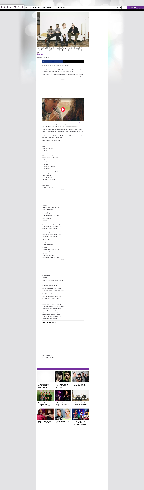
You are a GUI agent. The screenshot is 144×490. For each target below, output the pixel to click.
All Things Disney (53, 9)
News (30, 7)
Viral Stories (22, 9)
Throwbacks (28, 9)
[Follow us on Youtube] (120, 7)
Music (39, 7)
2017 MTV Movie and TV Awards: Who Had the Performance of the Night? (80, 423)
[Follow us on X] (125, 7)
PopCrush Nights (61, 9)
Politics (33, 9)
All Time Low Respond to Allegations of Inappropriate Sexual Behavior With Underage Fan (45, 404)
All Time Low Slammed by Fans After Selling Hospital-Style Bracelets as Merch (45, 385)
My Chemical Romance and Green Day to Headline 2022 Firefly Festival (62, 385)
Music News (49, 357)
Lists (55, 7)
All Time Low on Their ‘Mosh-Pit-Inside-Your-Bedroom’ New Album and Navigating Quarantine (80, 404)
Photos (50, 7)
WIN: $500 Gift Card (8, 9)
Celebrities (16, 9)
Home (26, 7)
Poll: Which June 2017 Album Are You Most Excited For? (44, 422)
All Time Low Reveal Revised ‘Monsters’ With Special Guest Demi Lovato (63, 404)
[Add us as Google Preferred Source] (117, 7)
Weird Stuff (46, 9)
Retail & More (39, 9)
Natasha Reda (40, 54)
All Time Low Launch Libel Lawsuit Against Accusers (80, 384)
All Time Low (49, 355)
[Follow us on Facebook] (123, 7)
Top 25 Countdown (61, 7)
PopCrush (80, 122)
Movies (43, 7)
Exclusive (34, 7)
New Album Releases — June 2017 (62, 422)
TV (47, 7)
